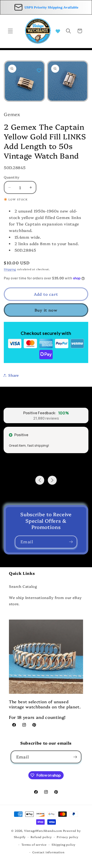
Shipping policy (63, 844)
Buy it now (46, 309)
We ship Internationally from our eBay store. (45, 600)
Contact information (48, 852)
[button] (10, 31)
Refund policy (41, 837)
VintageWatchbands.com (43, 830)
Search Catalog (23, 586)
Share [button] (13, 375)
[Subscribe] (71, 541)
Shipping (10, 269)
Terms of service (34, 844)
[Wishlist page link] (58, 31)
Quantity (12, 177)
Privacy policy (67, 837)
